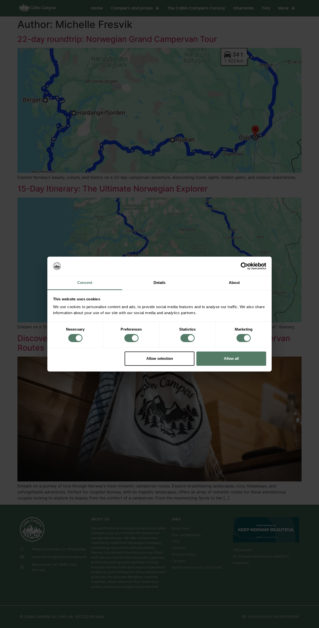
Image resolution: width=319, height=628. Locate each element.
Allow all (231, 358)
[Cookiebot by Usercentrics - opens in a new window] (244, 266)
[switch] (131, 338)
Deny (87, 358)
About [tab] (234, 282)
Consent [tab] (84, 282)
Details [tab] (160, 282)
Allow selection (159, 358)
